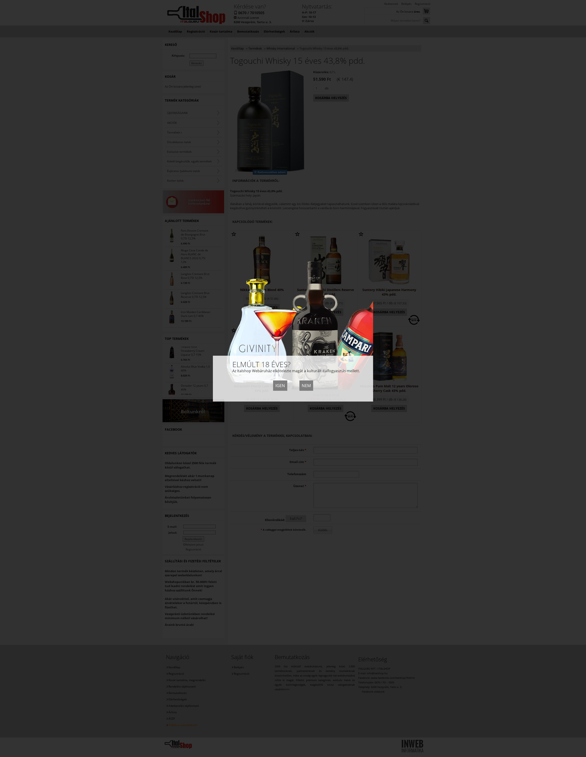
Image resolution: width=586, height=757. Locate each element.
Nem (306, 385)
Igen (280, 385)
